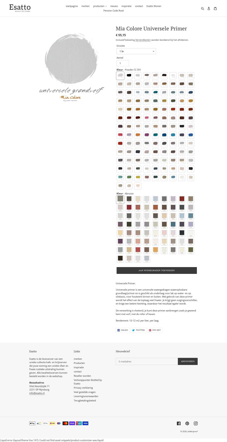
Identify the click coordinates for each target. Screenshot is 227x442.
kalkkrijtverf (193, 431)
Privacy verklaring (83, 387)
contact (78, 371)
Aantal (120, 57)
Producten (79, 362)
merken (78, 358)
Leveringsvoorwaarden (86, 396)
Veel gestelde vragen (85, 392)
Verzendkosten (143, 39)
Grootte (121, 45)
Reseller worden (82, 375)
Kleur (129, 69)
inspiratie (79, 367)
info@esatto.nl (37, 393)
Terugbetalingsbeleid (85, 400)
